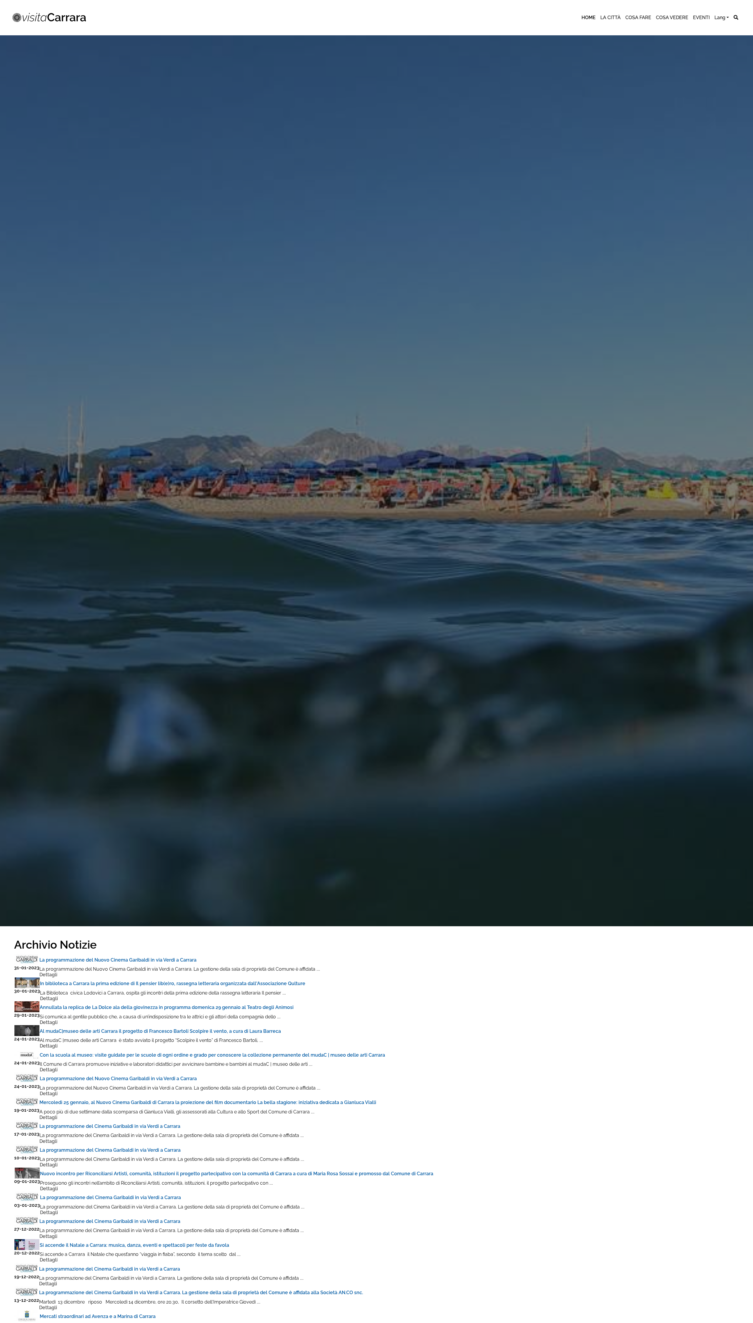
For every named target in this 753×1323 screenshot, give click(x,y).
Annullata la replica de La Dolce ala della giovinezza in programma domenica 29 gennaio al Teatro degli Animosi (167, 1007)
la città (610, 17)
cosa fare (638, 17)
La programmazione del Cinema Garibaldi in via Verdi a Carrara (109, 1126)
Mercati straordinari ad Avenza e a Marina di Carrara (98, 1316)
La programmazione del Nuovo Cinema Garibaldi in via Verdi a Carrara (117, 960)
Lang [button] (719, 17)
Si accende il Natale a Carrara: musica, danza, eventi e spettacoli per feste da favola (134, 1245)
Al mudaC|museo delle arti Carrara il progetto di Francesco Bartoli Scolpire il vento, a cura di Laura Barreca (160, 1031)
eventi (701, 17)
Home (589, 17)
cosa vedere (672, 17)
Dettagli (48, 974)
